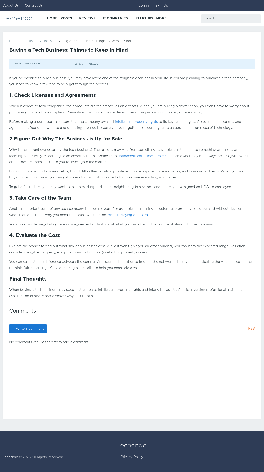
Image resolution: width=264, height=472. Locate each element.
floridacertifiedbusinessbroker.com (145, 156)
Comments (22, 311)
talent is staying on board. (128, 215)
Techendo (18, 18)
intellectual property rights (136, 122)
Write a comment (30, 328)
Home (13, 41)
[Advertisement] (132, 378)
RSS (251, 328)
